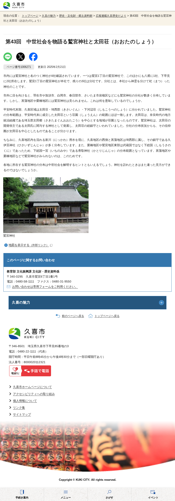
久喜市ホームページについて (32, 387)
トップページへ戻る (107, 316)
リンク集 (19, 407)
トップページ (30, 15)
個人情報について (25, 400)
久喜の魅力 (49, 15)
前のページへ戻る (73, 316)
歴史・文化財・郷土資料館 (75, 15)
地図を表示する (29, 245)
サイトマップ (22, 414)
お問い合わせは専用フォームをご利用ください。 (45, 286)
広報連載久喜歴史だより (111, 15)
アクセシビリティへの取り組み (34, 394)
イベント (153, 497)
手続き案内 (22, 497)
